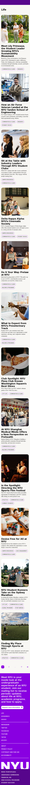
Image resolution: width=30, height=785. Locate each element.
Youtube (4, 734)
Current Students (7, 503)
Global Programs (7, 608)
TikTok (3, 737)
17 (21, 667)
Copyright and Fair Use (10, 752)
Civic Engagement (21, 551)
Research (20, 69)
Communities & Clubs (8, 69)
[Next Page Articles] (27, 666)
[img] (15, 29)
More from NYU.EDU (8, 772)
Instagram (5, 725)
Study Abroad (19, 608)
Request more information (11, 707)
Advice (3, 719)
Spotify (4, 740)
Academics (5, 716)
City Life (4, 393)
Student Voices (6, 125)
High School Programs (10, 780)
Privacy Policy (6, 749)
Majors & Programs (8, 287)
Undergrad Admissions (10, 775)
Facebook (5, 731)
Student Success (8, 782)
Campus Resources (7, 179)
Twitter (4, 728)
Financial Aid (6, 777)
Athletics (5, 500)
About (3, 746)
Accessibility (6, 755)
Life (2, 713)
